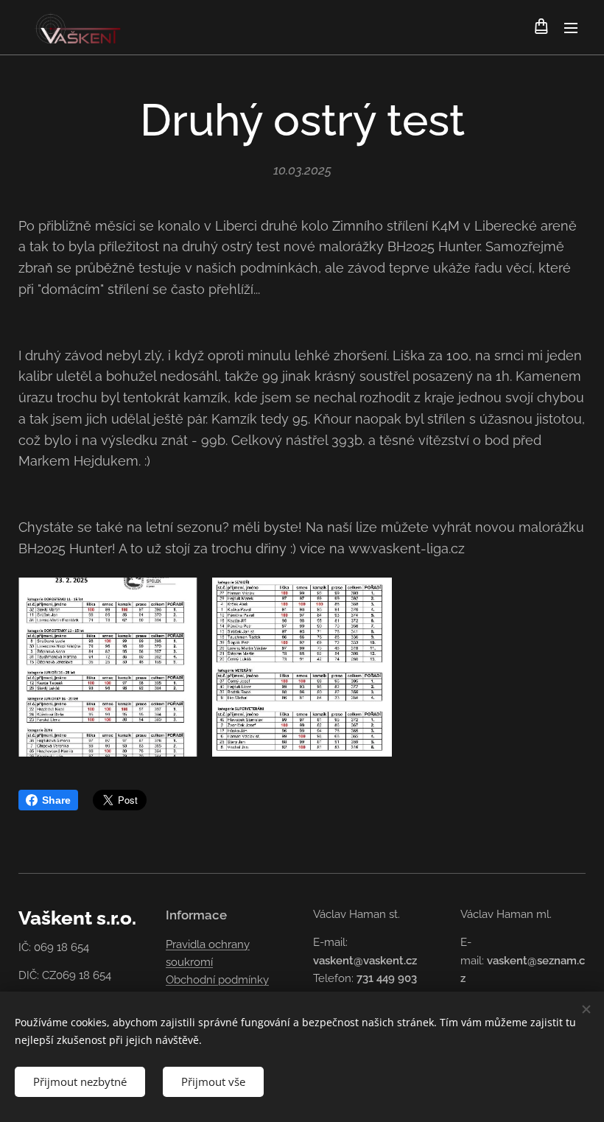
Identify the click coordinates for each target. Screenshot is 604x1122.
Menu (571, 27)
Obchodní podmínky (217, 979)
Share (56, 800)
